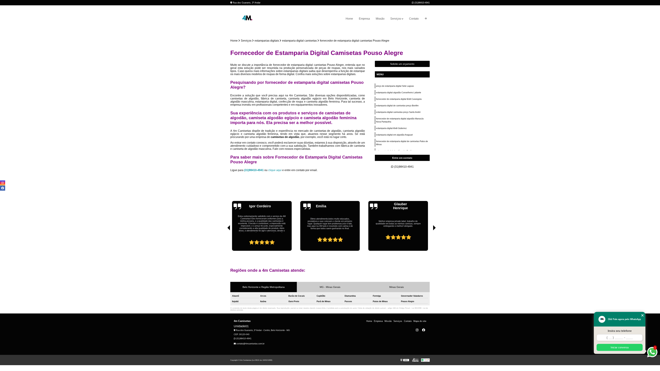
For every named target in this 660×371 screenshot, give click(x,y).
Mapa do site (419, 321)
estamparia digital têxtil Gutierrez (391, 128)
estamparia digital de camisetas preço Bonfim (397, 105)
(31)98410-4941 (422, 2)
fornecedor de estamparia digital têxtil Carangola (399, 99)
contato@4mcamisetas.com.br (250, 343)
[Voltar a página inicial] (247, 18)
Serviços (395, 18)
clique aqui (275, 170)
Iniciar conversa (620, 347)
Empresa (364, 18)
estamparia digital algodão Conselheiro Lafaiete (398, 92)
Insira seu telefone (620, 330)
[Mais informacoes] (426, 18)
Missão (380, 18)
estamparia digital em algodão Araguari (394, 135)
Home (349, 18)
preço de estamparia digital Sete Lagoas (395, 86)
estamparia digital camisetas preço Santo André (398, 112)
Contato (414, 18)
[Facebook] (423, 330)
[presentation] (224, 241)
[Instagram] (417, 330)
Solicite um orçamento (402, 64)
